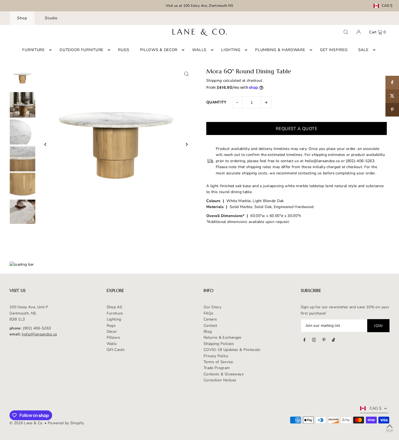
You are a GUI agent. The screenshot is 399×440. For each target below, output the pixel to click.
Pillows (113, 337)
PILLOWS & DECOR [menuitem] (159, 49)
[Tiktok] (333, 341)
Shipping (214, 80)
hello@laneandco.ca (39, 334)
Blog (208, 331)
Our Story (212, 307)
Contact (210, 325)
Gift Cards (116, 349)
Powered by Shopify (66, 423)
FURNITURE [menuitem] (33, 49)
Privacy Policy (216, 356)
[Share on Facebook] (392, 82)
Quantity (216, 102)
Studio (51, 18)
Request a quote (296, 129)
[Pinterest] (323, 341)
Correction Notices (220, 380)
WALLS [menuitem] (199, 49)
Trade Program (217, 367)
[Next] (186, 144)
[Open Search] (346, 32)
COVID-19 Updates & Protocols (232, 349)
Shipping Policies (219, 343)
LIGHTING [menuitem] (230, 49)
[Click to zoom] (186, 74)
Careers (210, 319)
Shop (22, 18)
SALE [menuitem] (363, 49)
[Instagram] (314, 341)
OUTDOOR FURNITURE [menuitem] (81, 49)
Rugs (111, 325)
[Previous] (45, 144)
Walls (112, 343)
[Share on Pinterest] (392, 110)
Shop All (114, 307)
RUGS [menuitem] (123, 49)
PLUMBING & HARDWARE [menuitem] (280, 49)
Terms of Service (218, 361)
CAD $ (387, 6)
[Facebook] (304, 341)
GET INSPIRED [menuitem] (333, 49)
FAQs (208, 313)
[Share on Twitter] (392, 96)
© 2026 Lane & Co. (26, 423)
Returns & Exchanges (223, 337)
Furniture (115, 313)
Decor (112, 331)
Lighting (114, 319)
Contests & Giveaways (224, 374)
